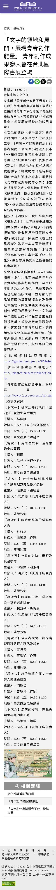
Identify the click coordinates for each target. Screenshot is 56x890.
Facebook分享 (31, 81)
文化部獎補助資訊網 (20, 793)
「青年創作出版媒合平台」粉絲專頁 (28, 810)
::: (5, 33)
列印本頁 (49, 81)
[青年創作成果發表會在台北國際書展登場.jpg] (28, 763)
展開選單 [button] (6, 6)
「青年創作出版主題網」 (23, 801)
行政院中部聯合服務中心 (28, 6)
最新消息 (19, 28)
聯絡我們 (43, 854)
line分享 (37, 81)
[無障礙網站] (8, 884)
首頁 (7, 28)
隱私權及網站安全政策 (16, 854)
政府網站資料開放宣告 (16, 858)
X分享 (43, 81)
